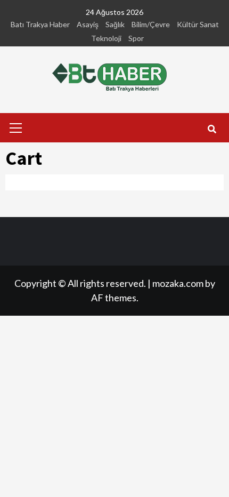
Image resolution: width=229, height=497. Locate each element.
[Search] (211, 129)
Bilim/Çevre (151, 24)
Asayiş (88, 24)
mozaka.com (177, 283)
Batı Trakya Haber (40, 24)
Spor (136, 38)
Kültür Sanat (198, 24)
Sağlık (115, 24)
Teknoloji (106, 38)
